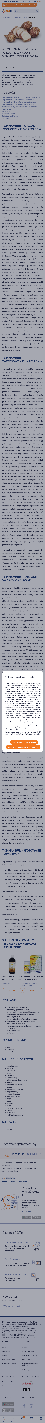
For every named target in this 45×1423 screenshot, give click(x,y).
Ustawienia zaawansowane (24, 742)
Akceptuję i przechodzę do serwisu (23, 747)
